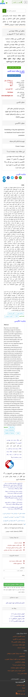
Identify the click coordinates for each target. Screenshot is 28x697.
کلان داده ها (21, 188)
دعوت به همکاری (21, 685)
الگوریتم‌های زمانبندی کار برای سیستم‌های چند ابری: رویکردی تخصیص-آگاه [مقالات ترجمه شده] (13, 498)
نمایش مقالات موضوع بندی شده (14, 585)
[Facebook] (8, 177)
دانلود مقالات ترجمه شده (15, 561)
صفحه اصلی (22, 513)
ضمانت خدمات (18, 543)
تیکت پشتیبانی (21, 691)
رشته (23, 575)
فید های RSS (21, 694)
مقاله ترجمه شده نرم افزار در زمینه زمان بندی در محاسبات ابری (14, 454)
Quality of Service (9, 433)
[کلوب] (20, 177)
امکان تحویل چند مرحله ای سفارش (13, 550)
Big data (6, 328)
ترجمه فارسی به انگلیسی (19, 639)
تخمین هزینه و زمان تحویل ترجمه (16, 671)
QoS (17, 316)
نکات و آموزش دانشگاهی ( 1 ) (16, 619)
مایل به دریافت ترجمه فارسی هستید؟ (16, 72)
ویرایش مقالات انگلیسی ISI (18, 642)
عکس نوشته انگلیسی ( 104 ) (16, 621)
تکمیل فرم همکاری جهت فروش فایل (15, 603)
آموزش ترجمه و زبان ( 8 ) (17, 614)
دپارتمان (22, 568)
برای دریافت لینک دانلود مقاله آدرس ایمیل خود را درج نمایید (14, 60)
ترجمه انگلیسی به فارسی (19, 636)
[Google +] (16, 177)
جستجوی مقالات (17, 563)
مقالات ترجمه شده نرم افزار (14, 448)
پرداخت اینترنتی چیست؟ (19, 665)
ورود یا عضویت (17, 2)
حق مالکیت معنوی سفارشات (14, 545)
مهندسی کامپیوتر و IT (12, 517)
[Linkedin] (4, 180)
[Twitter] (12, 177)
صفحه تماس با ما (22, 673)
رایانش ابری (20, 313)
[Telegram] (4, 177)
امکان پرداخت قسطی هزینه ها (14, 548)
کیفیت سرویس (9, 316)
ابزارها (23, 688)
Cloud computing (9, 430)
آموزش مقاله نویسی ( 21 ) (17, 616)
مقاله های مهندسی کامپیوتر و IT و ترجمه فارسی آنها (14, 520)
